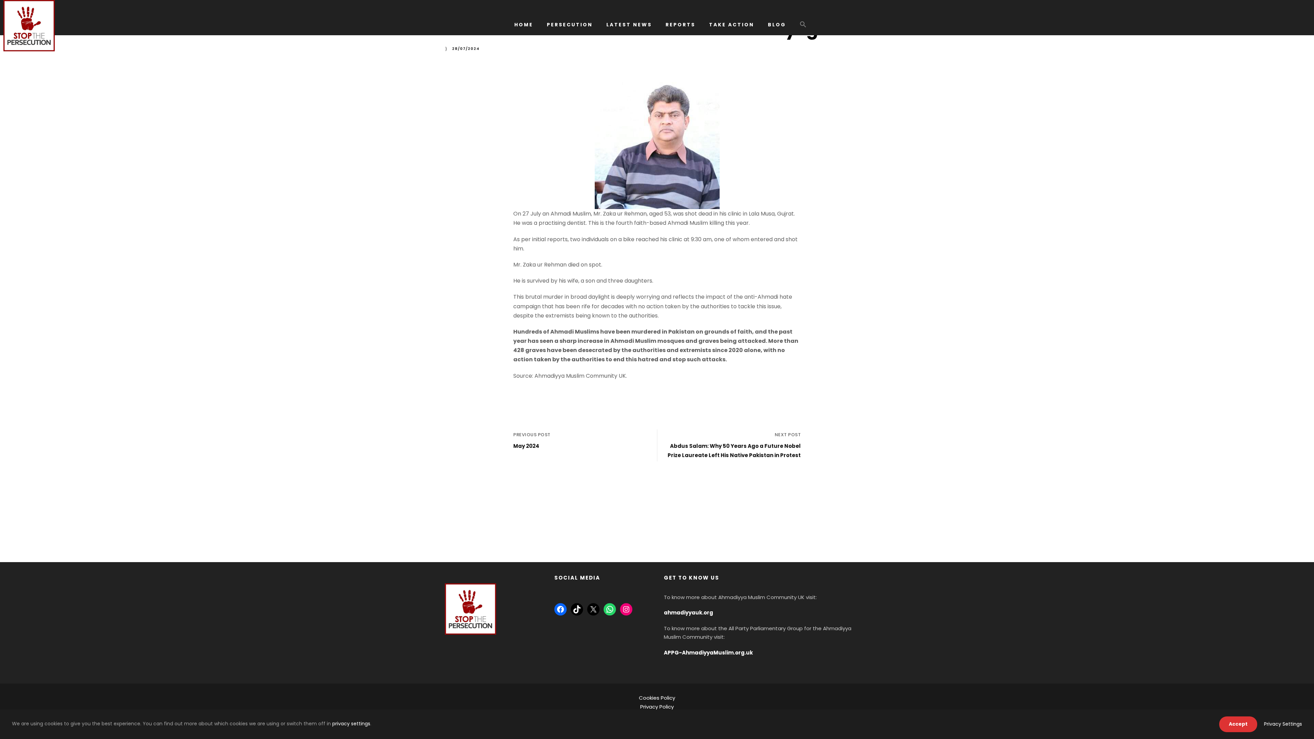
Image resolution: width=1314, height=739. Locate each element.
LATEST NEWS (629, 24)
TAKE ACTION (731, 24)
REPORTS (680, 24)
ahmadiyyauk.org (688, 612)
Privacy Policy (657, 706)
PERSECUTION (570, 24)
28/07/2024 (465, 48)
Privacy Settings (1283, 724)
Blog (777, 24)
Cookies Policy (657, 697)
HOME (523, 24)
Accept (1238, 724)
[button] (803, 28)
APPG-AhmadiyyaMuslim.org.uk (708, 652)
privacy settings (351, 723)
